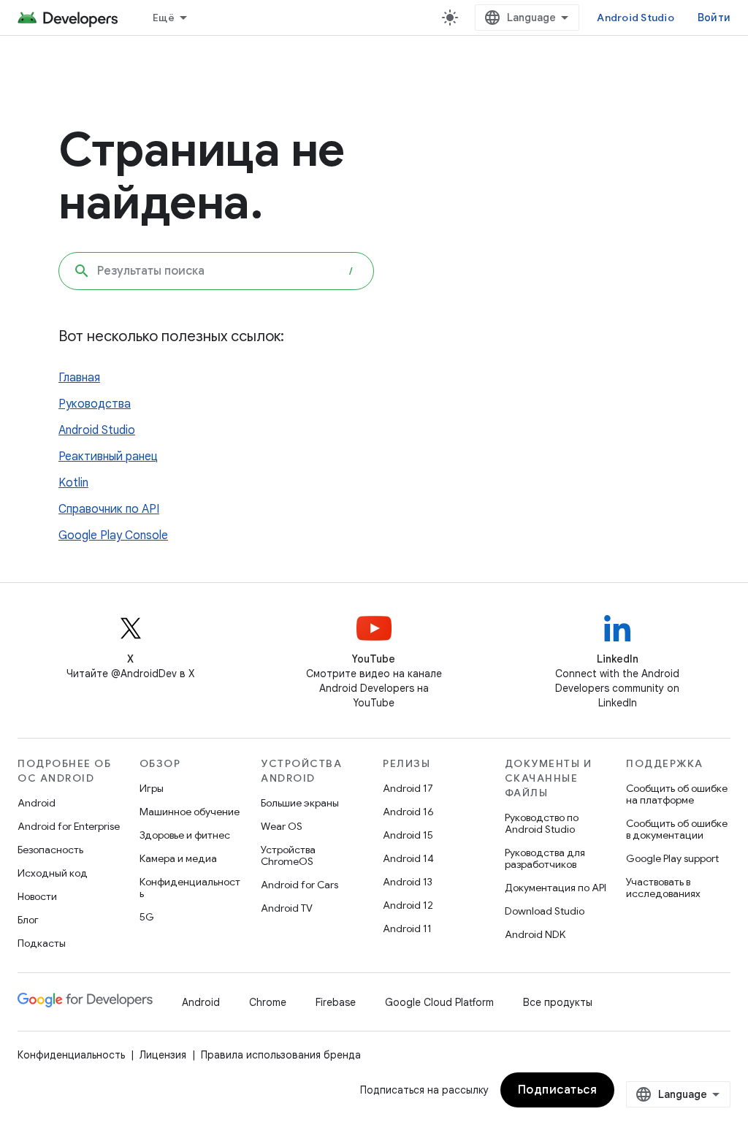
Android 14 (408, 858)
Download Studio (544, 911)
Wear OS (281, 826)
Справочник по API (108, 509)
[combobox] (216, 271)
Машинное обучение (190, 811)
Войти (714, 17)
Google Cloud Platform (439, 1002)
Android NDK (535, 934)
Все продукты (557, 1002)
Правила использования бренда (281, 1055)
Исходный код (53, 873)
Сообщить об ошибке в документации (677, 829)
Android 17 (408, 788)
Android (37, 802)
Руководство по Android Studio (542, 823)
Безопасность (50, 849)
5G (147, 916)
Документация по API (555, 887)
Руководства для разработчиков (545, 858)
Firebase (336, 1002)
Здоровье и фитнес (185, 835)
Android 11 (407, 928)
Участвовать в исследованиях (663, 887)
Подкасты (42, 943)
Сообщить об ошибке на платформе (677, 794)
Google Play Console (113, 535)
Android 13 (407, 881)
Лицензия (163, 1055)
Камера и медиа (178, 858)
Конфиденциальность (190, 887)
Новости (37, 896)
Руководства (94, 404)
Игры (152, 788)
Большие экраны (300, 802)
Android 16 (408, 811)
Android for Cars (299, 884)
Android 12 (408, 905)
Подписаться (558, 1090)
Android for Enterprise (69, 826)
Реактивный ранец (108, 456)
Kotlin (73, 483)
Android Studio (635, 17)
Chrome (267, 1002)
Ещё (164, 17)
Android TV (287, 908)
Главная (79, 377)
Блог (28, 919)
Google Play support (672, 858)
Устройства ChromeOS (288, 855)
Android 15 (408, 835)
